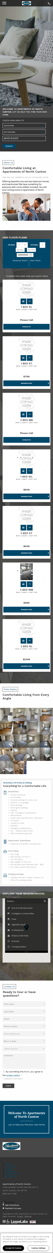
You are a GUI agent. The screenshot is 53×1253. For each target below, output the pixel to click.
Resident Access (13, 1208)
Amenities (10, 1171)
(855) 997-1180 (48, 3)
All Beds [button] (11, 245)
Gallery (8, 1168)
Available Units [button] (26, 383)
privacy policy (13, 1075)
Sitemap (28, 1216)
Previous (19, 459)
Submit (8, 1086)
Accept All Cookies (13, 1248)
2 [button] (24, 245)
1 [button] (19, 245)
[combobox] (24, 125)
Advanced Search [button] (20, 260)
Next (34, 459)
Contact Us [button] (26, 327)
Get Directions (12, 1205)
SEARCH (9, 146)
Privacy (20, 1216)
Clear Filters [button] (35, 260)
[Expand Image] (6, 714)
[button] (23, 301)
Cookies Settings (38, 1248)
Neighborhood (12, 1173)
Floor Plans (10, 1166)
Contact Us (10, 1176)
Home (8, 1163)
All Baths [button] (34, 245)
